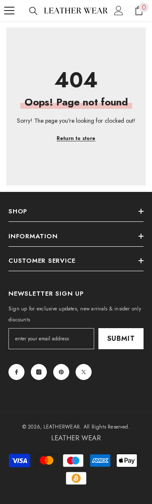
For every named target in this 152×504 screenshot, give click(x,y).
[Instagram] (39, 372)
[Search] (33, 11)
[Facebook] (16, 372)
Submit (121, 338)
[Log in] (118, 10)
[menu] (9, 10)
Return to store (76, 138)
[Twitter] (84, 372)
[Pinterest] (61, 372)
